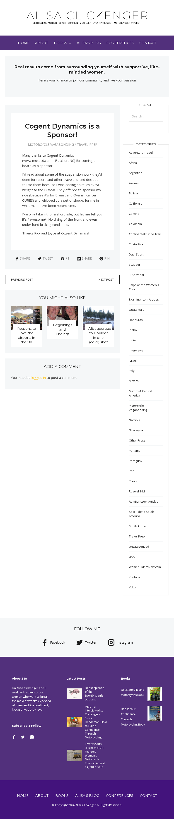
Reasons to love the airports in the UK (26, 335)
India (132, 340)
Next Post (106, 279)
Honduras (136, 320)
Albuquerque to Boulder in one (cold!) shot (99, 335)
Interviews (136, 350)
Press (133, 481)
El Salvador (136, 275)
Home (23, 43)
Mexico (134, 381)
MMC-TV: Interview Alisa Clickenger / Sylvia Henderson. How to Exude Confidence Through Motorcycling (96, 722)
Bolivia (133, 193)
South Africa (137, 526)
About (41, 43)
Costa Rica (136, 244)
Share (25, 258)
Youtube (134, 577)
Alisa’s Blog (89, 43)
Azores (134, 183)
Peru (132, 471)
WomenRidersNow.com (145, 567)
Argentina (135, 173)
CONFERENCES (120, 43)
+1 (67, 258)
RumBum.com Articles (143, 501)
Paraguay (135, 461)
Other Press (137, 440)
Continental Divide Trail (145, 234)
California (135, 203)
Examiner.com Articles (144, 299)
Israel (133, 360)
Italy (132, 371)
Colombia (135, 224)
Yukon (133, 587)
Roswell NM (137, 491)
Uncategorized (139, 546)
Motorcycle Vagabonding (51, 144)
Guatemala (136, 310)
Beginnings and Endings (62, 329)
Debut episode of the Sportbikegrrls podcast (94, 693)
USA (132, 557)
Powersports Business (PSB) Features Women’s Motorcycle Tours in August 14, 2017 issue (95, 755)
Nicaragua (136, 430)
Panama (134, 451)
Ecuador (134, 265)
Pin (107, 258)
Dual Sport (136, 254)
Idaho (133, 330)
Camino (134, 214)
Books (60, 43)
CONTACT (147, 43)
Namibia (134, 420)
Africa (133, 163)
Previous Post (22, 279)
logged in (38, 377)
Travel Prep (87, 144)
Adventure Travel (141, 152)
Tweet (47, 258)
